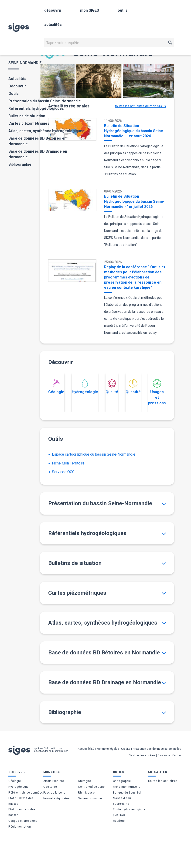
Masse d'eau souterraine (122, 801)
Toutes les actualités (162, 781)
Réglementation (19, 826)
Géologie (56, 392)
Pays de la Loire (54, 792)
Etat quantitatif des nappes (21, 812)
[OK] (170, 42)
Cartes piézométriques (28, 123)
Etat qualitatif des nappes (21, 801)
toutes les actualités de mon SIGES (140, 106)
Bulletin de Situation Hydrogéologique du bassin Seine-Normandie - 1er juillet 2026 (134, 201)
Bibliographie (19, 164)
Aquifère (119, 820)
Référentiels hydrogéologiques (36, 108)
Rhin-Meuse (86, 792)
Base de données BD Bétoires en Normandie (37, 141)
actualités (53, 24)
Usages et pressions (157, 397)
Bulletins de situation (26, 116)
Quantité (133, 392)
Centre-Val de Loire (91, 786)
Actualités (17, 78)
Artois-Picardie (53, 781)
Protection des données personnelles (157, 748)
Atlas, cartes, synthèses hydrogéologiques (46, 131)
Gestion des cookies (142, 755)
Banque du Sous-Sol (127, 792)
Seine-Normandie (90, 798)
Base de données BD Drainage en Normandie (37, 154)
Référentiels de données (25, 792)
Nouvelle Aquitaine (56, 798)
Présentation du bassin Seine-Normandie (44, 101)
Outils (13, 93)
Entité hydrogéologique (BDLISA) (129, 812)
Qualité (112, 392)
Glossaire (164, 755)
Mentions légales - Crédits (113, 748)
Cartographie (122, 781)
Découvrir (17, 86)
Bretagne (84, 781)
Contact (177, 755)
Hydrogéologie (85, 392)
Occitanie (50, 786)
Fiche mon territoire (126, 786)
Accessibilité (86, 748)
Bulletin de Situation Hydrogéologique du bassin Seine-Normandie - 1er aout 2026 (134, 131)
